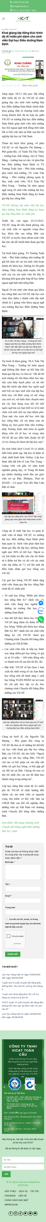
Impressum (11, 1204)
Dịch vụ (23, 1191)
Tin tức (34, 1191)
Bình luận (10, 862)
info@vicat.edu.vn (20, 6)
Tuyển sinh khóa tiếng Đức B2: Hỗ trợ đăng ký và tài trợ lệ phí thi (20, 996)
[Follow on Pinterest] (30, 1213)
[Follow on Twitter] (25, 1213)
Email (8, 896)
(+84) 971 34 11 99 (20, 2)
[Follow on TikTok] (20, 1213)
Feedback (10, 1195)
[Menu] (3, 18)
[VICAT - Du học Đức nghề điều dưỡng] (23, 18)
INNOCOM (23, 1185)
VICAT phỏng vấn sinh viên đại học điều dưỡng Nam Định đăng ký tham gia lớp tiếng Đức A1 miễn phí (23, 209)
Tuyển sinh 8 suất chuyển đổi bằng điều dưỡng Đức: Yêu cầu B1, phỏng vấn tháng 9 (22, 986)
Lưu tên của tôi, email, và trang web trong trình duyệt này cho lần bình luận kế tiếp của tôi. (23, 923)
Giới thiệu (10, 1191)
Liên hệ (22, 1195)
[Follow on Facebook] (11, 1213)
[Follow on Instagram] (15, 1213)
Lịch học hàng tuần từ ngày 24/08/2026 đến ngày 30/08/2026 (21, 1016)
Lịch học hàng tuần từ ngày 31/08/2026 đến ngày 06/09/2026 (21, 976)
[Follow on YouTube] (35, 1213)
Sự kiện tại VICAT (9, 29)
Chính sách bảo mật (16, 1200)
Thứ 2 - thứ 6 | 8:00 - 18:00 (24, 10)
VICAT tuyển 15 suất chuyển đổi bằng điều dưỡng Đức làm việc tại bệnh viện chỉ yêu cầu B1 (22, 1005)
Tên (7, 884)
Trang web (10, 907)
